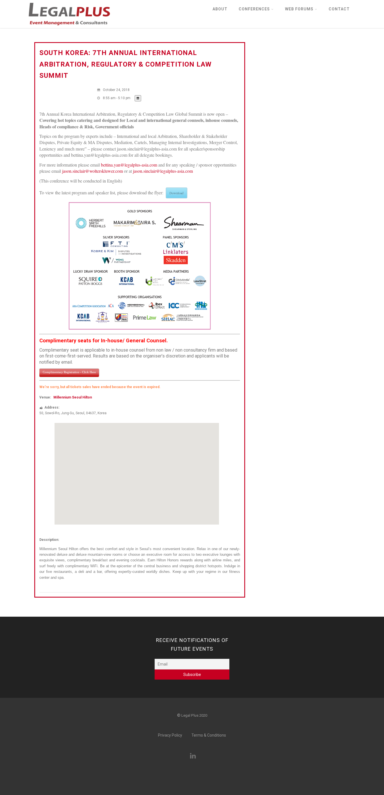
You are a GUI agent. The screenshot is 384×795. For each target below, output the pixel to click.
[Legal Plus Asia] (69, 27)
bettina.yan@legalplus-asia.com (129, 165)
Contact (339, 9)
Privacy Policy (170, 735)
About (220, 9)
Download (177, 193)
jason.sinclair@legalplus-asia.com (163, 171)
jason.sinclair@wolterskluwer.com (92, 171)
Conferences (254, 9)
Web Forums (299, 9)
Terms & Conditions (208, 735)
